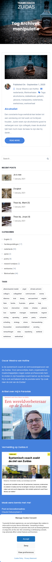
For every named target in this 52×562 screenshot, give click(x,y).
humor (5, 308)
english (43, 298)
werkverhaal (29, 103)
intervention (16, 308)
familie (13, 303)
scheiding (6, 322)
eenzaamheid (33, 298)
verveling (36, 327)
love (4, 313)
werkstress (18, 103)
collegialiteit (17, 294)
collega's (6, 294)
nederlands (18, 92)
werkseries (8, 269)
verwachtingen (8, 332)
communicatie (30, 294)
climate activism (35, 289)
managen (23, 313)
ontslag (5, 317)
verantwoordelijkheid (22, 327)
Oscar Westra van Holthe (27, 89)
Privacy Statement (30, 558)
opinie (6, 254)
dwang (22, 298)
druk (14, 298)
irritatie (25, 308)
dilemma (6, 298)
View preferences (26, 552)
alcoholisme (18, 96)
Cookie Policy (18, 558)
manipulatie (26, 100)
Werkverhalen (30, 92)
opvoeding (15, 317)
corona (41, 294)
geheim (40, 96)
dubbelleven (30, 96)
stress (25, 322)
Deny (26, 546)
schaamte (43, 317)
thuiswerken (7, 327)
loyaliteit (13, 313)
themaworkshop (37, 322)
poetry (6, 259)
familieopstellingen (11, 244)
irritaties (35, 308)
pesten (25, 317)
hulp (39, 303)
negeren (44, 313)
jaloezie (16, 100)
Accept (26, 539)
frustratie (22, 303)
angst (24, 289)
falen (5, 303)
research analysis (10, 264)
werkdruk (39, 332)
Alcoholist (11, 109)
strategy (16, 322)
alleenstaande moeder (11, 289)
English (6, 239)
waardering (28, 332)
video (19, 332)
